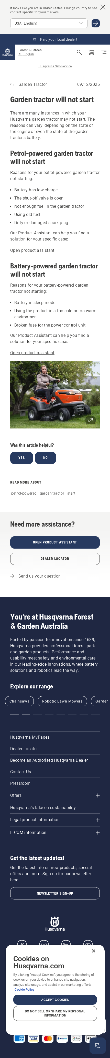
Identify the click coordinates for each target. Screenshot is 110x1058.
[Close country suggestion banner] (103, 7)
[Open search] (79, 52)
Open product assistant (32, 250)
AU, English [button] (26, 54)
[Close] (94, 951)
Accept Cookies (55, 1000)
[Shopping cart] (91, 52)
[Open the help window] (98, 1046)
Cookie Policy (25, 989)
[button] (55, 394)
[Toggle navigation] (104, 52)
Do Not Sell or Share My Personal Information (55, 1013)
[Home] (7, 52)
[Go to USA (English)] (96, 23)
